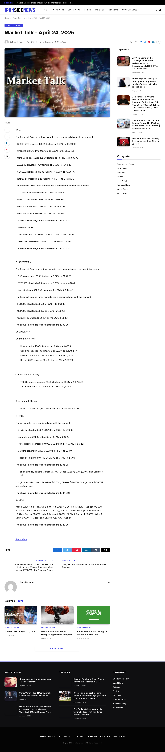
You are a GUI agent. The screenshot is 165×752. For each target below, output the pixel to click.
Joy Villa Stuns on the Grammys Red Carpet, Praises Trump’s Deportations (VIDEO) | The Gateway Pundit (145, 63)
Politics (87, 10)
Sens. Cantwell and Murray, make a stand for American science (35, 694)
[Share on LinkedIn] (153, 42)
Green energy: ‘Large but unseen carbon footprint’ (35, 680)
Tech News (113, 10)
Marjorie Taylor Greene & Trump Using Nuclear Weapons (56, 633)
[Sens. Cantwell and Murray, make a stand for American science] (11, 696)
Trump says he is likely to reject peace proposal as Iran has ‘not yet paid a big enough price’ (144, 82)
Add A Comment (57, 648)
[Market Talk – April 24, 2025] (57, 82)
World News (58, 10)
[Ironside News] (20, 10)
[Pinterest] (7, 149)
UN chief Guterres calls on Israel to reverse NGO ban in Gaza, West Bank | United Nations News (35, 709)
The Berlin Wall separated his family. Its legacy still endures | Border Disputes (88, 712)
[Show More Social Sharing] (158, 42)
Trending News (123, 185)
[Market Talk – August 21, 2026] (21, 615)
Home (46, 10)
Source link (21, 539)
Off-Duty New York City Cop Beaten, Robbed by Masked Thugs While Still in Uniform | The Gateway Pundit (146, 124)
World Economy (129, 10)
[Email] (7, 156)
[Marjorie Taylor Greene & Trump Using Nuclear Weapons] (57, 615)
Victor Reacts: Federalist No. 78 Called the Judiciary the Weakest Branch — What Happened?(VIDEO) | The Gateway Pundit (33, 567)
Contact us (119, 736)
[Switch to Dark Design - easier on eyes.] (155, 10)
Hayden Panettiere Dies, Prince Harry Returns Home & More (88, 680)
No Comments (47, 42)
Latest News (74, 10)
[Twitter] (7, 136)
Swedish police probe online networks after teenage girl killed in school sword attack (46, 3)
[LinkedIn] (7, 143)
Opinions (99, 10)
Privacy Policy (47, 736)
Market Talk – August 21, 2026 (20, 631)
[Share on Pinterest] (149, 42)
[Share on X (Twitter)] (145, 42)
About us (105, 736)
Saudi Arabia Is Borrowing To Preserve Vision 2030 (92, 633)
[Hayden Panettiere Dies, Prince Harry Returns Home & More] (65, 682)
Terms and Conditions (85, 736)
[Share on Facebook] (141, 42)
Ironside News (17, 42)
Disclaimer (64, 736)
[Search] (159, 10)
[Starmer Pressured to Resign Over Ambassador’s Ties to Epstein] (123, 141)
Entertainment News (125, 164)
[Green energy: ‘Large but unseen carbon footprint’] (11, 682)
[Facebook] (7, 130)
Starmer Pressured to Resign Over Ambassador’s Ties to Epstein (146, 141)
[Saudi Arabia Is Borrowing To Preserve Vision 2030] (93, 615)
